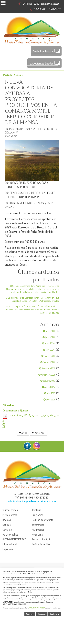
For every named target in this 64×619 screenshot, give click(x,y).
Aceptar (29, 614)
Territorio (36, 510)
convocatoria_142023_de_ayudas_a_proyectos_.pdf (34, 415)
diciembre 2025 (48, 368)
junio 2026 (50, 337)
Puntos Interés (9, 514)
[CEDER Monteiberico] (32, 29)
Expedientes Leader (41, 63)
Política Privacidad (41, 544)
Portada (7, 74)
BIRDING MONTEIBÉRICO (14, 539)
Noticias (18, 74)
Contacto (7, 529)
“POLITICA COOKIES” (37, 608)
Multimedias (38, 529)
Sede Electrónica (43, 51)
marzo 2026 (49, 356)
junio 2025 (50, 399)
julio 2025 (50, 393)
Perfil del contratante (42, 519)
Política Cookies (10, 534)
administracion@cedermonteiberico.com (32, 501)
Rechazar (41, 614)
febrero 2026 (49, 362)
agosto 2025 (49, 387)
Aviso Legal (37, 534)
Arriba (24, 432)
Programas (37, 514)
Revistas (6, 519)
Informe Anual (9, 544)
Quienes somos (10, 510)
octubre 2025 (49, 380)
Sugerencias (38, 524)
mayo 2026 (49, 343)
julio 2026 (50, 331)
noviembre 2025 (48, 374)
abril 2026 (50, 349)
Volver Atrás (39, 432)
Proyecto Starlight (41, 539)
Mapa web (7, 549)
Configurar (55, 614)
